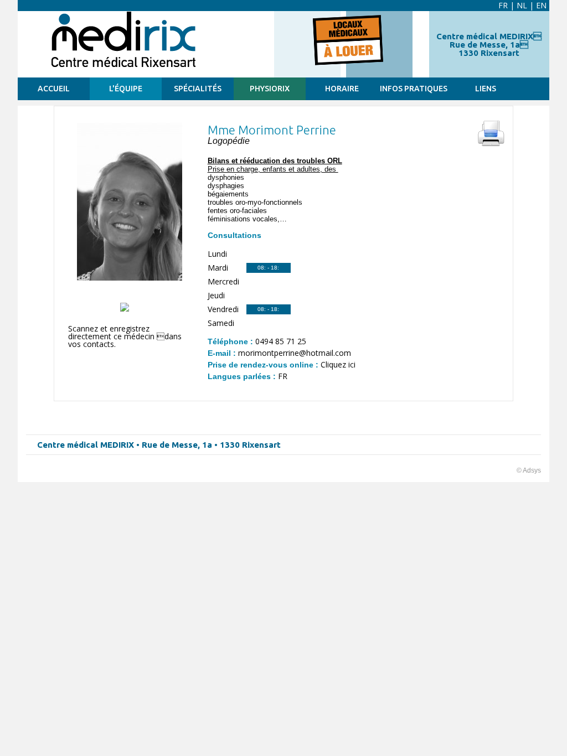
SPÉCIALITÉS (197, 88)
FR (503, 5)
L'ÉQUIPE (125, 88)
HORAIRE (342, 88)
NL (522, 5)
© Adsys (529, 470)
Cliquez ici (338, 364)
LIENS (485, 88)
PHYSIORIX (270, 88)
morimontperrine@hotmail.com (294, 353)
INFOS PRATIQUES (413, 88)
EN (541, 5)
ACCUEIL (54, 88)
